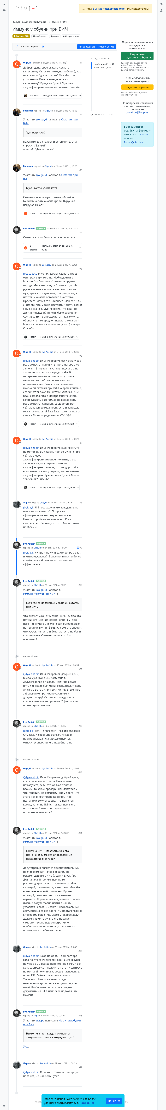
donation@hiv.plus (137, 112)
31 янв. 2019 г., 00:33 (66, 1063)
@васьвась (30, 273)
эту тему (142, 134)
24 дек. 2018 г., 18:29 (56, 547)
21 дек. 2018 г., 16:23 (66, 166)
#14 (80, 833)
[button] (4, 1106)
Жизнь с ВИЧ (22, 36)
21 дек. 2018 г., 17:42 (68, 228)
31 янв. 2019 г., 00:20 (53, 1015)
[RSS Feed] (43, 46)
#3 (80, 170)
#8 (80, 502)
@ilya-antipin (31, 360)
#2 (80, 114)
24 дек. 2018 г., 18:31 (55, 585)
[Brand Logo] (27, 9)
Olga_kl (27, 62)
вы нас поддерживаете (108, 8)
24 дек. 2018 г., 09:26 (68, 439)
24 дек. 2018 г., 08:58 (66, 265)
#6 (80, 355)
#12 (80, 726)
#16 (80, 1015)
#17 (80, 1067)
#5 (80, 268)
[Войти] (162, 4)
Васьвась (28, 110)
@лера (40, 1020)
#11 (80, 669)
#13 (80, 772)
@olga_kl (41, 119)
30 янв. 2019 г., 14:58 (56, 833)
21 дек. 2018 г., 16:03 (66, 110)
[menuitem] (162, 4)
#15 (80, 951)
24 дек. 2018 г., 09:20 (68, 352)
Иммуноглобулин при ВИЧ (40, 593)
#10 (80, 585)
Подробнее (86, 1102)
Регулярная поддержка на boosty (137, 56)
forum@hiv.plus (133, 142)
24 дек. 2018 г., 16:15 (61, 502)
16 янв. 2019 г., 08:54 (68, 665)
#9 (80, 547)
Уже (25, 1046)
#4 (80, 232)
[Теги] (4, 10)
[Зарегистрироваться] (162, 10)
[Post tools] (79, 100)
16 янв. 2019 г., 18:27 (55, 726)
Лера (26, 502)
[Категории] (4, 4)
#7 (81, 443)
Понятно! (114, 1101)
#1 (81, 62)
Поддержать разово (137, 87)
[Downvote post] (73, 100)
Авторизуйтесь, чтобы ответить (96, 46)
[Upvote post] (62, 100)
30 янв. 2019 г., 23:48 (66, 947)
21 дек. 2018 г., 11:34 (53, 62)
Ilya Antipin (29, 228)
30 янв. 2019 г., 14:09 (68, 768)
